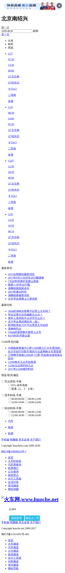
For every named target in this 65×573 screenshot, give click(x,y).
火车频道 (13, 543)
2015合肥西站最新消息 (21, 274)
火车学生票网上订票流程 (22, 298)
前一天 (5, 27)
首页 (10, 457)
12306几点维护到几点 (20, 365)
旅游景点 (13, 475)
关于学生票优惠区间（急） (24, 321)
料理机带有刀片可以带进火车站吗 (28, 325)
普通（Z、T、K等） (23, 388)
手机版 (5, 439)
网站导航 (13, 568)
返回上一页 (32, 517)
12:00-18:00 (18, 402)
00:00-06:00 (18, 398)
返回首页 (16, 517)
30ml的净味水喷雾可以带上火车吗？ (29, 311)
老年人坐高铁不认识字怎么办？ (26, 318)
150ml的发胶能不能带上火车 (24, 332)
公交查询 (13, 471)
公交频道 (13, 550)
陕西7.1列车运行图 (19, 284)
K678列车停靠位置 (19, 335)
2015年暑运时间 (17, 291)
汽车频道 (13, 547)
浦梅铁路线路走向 (18, 288)
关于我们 (35, 439)
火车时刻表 (14, 461)
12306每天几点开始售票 (22, 362)
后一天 (5, 34)
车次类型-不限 (13, 381)
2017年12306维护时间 (20, 369)
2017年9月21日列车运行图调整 (26, 277)
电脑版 (14, 439)
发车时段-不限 (13, 395)
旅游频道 (13, 554)
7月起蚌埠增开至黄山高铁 (23, 281)
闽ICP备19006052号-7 (13, 451)
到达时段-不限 (13, 408)
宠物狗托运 (14, 328)
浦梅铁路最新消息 (18, 295)
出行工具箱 (14, 478)
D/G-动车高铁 (19, 385)
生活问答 (13, 482)
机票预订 (13, 468)
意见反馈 (24, 439)
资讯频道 (13, 485)
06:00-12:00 (34, 398)
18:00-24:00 (34, 402)
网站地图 (13, 489)
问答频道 (13, 561)
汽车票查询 (14, 464)
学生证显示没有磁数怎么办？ (25, 314)
